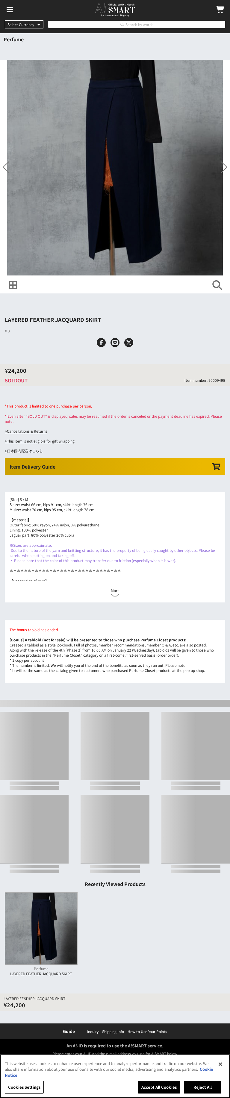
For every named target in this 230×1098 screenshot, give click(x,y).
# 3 (7, 330)
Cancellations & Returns (27, 431)
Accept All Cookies (159, 1087)
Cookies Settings (24, 1087)
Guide (69, 1031)
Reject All (202, 1087)
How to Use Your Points (147, 1031)
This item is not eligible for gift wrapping (41, 440)
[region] (115, 1076)
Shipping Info (113, 1031)
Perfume (14, 39)
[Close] (220, 1064)
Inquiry (93, 1031)
